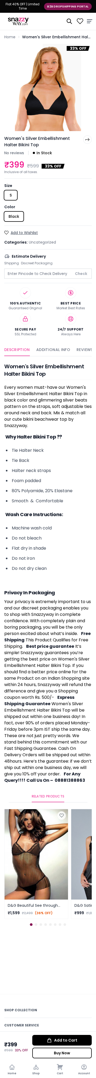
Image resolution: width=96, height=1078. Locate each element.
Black (14, 216)
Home (9, 37)
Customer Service (21, 1025)
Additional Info (53, 349)
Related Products (48, 796)
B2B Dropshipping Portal (68, 7)
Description (17, 349)
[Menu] (89, 21)
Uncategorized (42, 242)
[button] (31, 924)
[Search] (69, 21)
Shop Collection (20, 1010)
